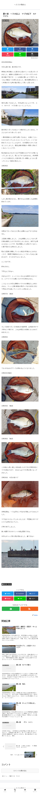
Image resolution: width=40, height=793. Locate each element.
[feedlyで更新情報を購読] (11, 609)
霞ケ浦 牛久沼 (7, 584)
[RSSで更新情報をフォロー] (29, 609)
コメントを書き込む (20, 770)
